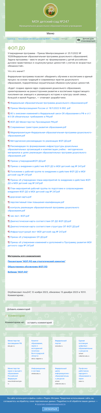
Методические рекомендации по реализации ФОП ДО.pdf (40, 141)
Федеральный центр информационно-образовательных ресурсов (62, 373)
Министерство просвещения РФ (15, 342)
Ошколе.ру (11, 39)
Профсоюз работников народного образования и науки (85, 373)
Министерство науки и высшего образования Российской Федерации (15, 373)
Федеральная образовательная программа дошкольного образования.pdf (49, 103)
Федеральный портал (61, 342)
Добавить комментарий (18, 309)
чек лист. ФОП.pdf (19, 216)
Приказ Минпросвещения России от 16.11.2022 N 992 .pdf (40, 108)
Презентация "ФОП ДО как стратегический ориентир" (36, 261)
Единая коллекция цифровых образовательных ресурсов (85, 346)
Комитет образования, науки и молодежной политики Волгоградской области (37, 348)
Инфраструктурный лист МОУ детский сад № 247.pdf (38, 231)
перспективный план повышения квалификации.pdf (37, 202)
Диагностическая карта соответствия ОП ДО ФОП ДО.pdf (40, 221)
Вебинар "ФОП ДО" (18, 272)
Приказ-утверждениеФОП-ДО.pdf (28, 161)
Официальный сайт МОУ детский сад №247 (34, 39)
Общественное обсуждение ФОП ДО (27, 266)
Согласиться (50, 409)
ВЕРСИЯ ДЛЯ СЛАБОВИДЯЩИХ (88, 40)
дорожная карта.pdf (20, 197)
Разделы (55, 39)
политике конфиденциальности (51, 404)
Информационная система (38, 369)
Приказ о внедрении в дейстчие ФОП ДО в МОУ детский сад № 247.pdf (47, 166)
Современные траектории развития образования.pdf (38, 127)
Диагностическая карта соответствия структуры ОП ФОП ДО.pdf (44, 226)
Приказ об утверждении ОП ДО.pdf (28, 237)
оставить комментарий (39, 322)
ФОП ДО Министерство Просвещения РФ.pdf (34, 122)
